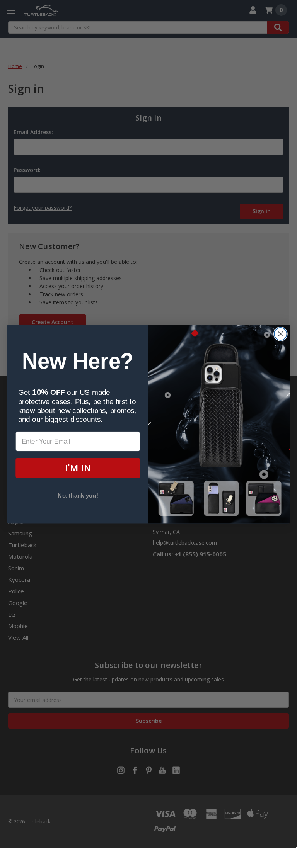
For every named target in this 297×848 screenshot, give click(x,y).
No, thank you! (78, 496)
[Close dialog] (280, 334)
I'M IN (77, 468)
